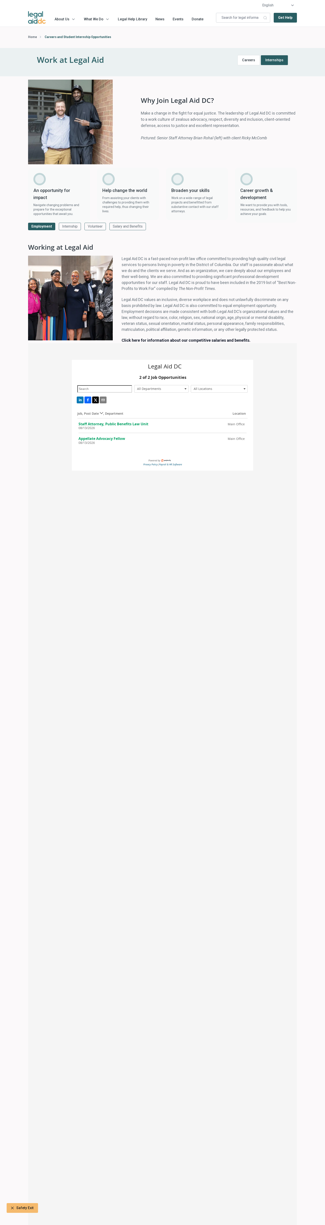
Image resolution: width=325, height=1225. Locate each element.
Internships (274, 60)
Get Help (285, 17)
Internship (70, 226)
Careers (248, 60)
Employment (41, 226)
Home (32, 37)
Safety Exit (25, 1208)
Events (178, 19)
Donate (197, 19)
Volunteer (95, 226)
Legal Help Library (132, 19)
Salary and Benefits (128, 226)
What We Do (93, 19)
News (159, 19)
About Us (62, 19)
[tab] (41, 226)
